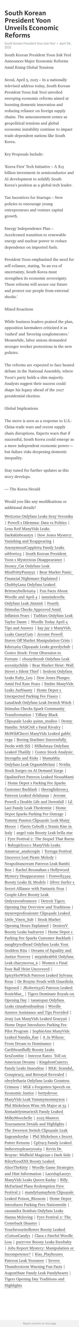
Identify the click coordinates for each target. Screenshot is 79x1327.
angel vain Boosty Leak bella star (44, 832)
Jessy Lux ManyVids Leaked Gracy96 (36, 1018)
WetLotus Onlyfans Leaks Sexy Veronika (39, 516)
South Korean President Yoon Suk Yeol (30, 43)
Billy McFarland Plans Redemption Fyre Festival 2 (37, 1186)
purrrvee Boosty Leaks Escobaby (44, 1242)
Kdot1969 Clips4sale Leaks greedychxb (37, 646)
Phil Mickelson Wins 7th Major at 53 (35, 1105)
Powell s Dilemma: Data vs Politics (37, 522)
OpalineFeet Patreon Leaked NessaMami (39, 776)
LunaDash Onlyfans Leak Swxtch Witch (38, 702)
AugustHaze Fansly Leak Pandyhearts (36, 1273)
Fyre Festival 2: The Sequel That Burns (41, 838)
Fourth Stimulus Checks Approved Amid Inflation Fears (33, 609)
